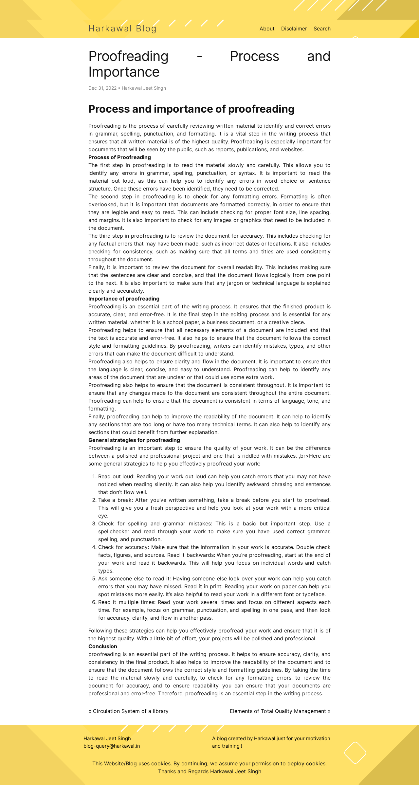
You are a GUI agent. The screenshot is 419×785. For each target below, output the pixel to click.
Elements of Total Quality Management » (280, 711)
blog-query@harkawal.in (111, 746)
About (267, 28)
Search (322, 28)
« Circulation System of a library (128, 711)
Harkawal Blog (122, 28)
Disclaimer (294, 28)
